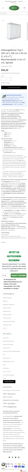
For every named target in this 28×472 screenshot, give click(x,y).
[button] (3, 8)
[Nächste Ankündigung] (25, 2)
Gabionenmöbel (7, 318)
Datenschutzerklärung (8, 341)
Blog (4, 364)
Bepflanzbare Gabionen (8, 304)
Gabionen (5, 301)
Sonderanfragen (7, 371)
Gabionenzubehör (7, 314)
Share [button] (4, 242)
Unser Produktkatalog (8, 375)
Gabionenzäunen (7, 428)
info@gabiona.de (12, 406)
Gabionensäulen (7, 308)
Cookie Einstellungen (8, 344)
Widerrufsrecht (6, 348)
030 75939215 (11, 403)
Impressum (5, 337)
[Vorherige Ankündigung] (2, 2)
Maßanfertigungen (7, 297)
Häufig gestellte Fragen (8, 361)
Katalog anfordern (7, 324)
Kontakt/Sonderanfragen (9, 321)
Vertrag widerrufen (9, 381)
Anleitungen (6, 368)
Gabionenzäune (7, 311)
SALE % (4, 328)
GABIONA (10, 469)
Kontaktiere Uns (7, 358)
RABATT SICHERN (18, 275)
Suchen (5, 378)
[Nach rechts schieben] (17, 46)
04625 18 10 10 (11, 394)
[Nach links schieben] (10, 46)
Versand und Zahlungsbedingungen (11, 351)
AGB (4, 354)
